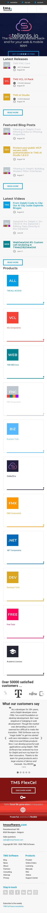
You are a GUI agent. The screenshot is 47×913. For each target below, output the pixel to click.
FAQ (27, 872)
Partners (6, 869)
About (5, 866)
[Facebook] (17, 892)
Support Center (32, 878)
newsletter (13, 2)
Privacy (6, 878)
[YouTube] (29, 892)
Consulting (7, 872)
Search (32, 9)
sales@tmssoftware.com (13, 840)
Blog (5, 860)
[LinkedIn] (23, 892)
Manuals (29, 869)
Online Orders (31, 863)
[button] (21, 54)
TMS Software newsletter (13, 906)
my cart (27, 2)
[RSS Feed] (5, 892)
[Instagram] (35, 892)
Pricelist (29, 860)
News (5, 863)
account (40, 2)
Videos (28, 875)
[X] (11, 892)
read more (12, 112)
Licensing (29, 866)
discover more (23, 790)
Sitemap (6, 875)
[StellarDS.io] (12, 467)
